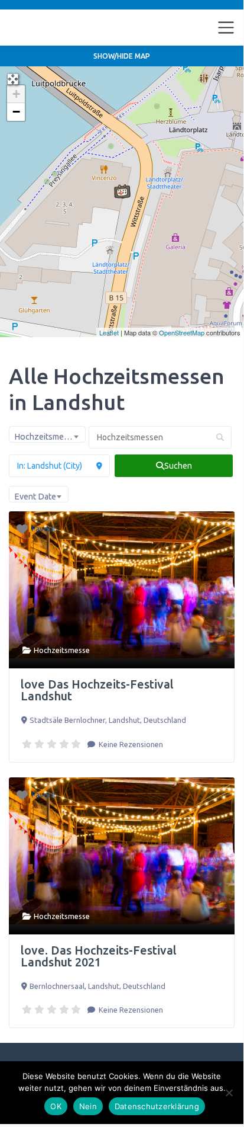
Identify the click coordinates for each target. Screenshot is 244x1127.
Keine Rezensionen (130, 744)
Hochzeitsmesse (62, 650)
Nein (88, 1106)
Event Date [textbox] (35, 496)
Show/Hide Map (121, 56)
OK (55, 1106)
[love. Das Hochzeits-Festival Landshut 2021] (122, 191)
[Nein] (229, 1093)
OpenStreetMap (181, 332)
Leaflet (109, 332)
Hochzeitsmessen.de (58, 27)
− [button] (16, 111)
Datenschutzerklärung (157, 1106)
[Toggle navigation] (226, 27)
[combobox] (47, 434)
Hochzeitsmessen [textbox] (48, 436)
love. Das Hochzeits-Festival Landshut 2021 (99, 956)
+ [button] (16, 94)
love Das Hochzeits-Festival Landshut (97, 690)
